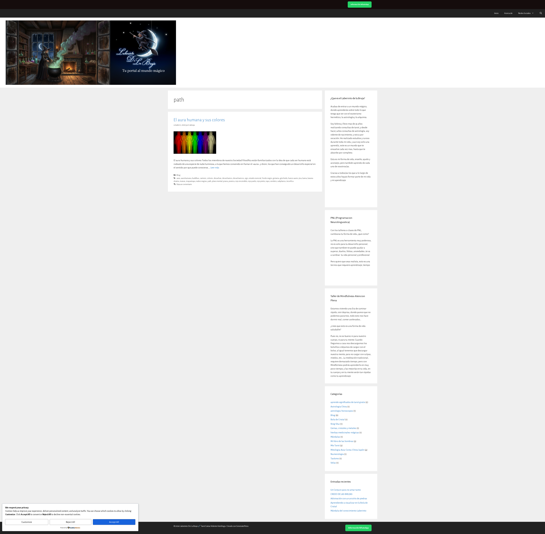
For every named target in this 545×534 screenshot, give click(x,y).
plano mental (217, 181)
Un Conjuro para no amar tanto (346, 490)
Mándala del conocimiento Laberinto (348, 510)
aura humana (186, 178)
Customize (26, 522)
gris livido (283, 178)
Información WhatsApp (360, 4)
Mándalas (335, 437)
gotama (276, 178)
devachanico (227, 178)
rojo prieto (261, 181)
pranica (231, 181)
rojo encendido (241, 181)
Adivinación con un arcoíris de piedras (349, 498)
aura (178, 178)
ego (246, 178)
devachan (217, 178)
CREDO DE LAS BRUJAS (341, 494)
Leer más (214, 167)
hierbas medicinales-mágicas (345, 432)
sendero (273, 181)
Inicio (496, 13)
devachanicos (238, 178)
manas (182, 181)
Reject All (70, 522)
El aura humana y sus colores (199, 120)
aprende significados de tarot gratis (348, 402)
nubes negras (201, 181)
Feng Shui (335, 424)
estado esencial (255, 178)
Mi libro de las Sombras (342, 441)
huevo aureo (293, 178)
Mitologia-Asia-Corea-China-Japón (347, 450)
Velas (333, 463)
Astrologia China (339, 406)
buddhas (195, 178)
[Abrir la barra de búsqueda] (541, 13)
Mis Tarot (335, 445)
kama (304, 178)
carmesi (203, 178)
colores (210, 178)
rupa (267, 181)
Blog (178, 175)
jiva (300, 178)
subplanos (281, 181)
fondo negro (267, 178)
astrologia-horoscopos (342, 411)
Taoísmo (335, 458)
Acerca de (508, 13)
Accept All (114, 522)
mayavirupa (190, 181)
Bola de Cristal (338, 419)
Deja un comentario (184, 184)
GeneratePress (242, 526)
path (209, 181)
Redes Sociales (524, 13)
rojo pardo (252, 181)
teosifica (290, 181)
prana (225, 181)
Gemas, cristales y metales (343, 428)
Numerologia (337, 454)
